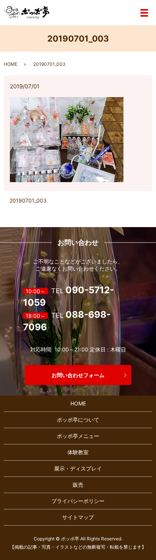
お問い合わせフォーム (78, 375)
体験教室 (78, 452)
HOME (10, 64)
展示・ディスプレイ (78, 468)
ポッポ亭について (78, 419)
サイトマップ (78, 517)
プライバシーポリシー (78, 501)
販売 (78, 484)
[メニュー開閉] (144, 13)
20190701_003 (28, 200)
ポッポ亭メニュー (78, 436)
